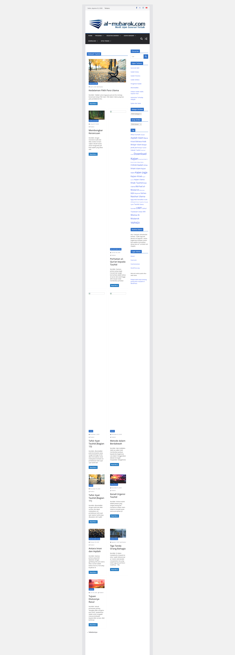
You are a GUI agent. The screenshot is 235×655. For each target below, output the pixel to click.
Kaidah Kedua (135, 72)
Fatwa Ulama (140, 162)
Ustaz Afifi (141, 212)
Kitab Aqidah (114, 484)
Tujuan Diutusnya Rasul (94, 599)
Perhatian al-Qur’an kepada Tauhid (117, 261)
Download (92, 41)
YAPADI (135, 222)
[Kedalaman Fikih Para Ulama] (107, 70)
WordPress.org (135, 268)
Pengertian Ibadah (136, 84)
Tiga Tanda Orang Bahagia (118, 547)
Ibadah (140, 165)
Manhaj (91, 589)
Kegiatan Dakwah (113, 35)
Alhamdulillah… (135, 88)
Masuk (133, 256)
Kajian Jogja (141, 172)
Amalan (143, 135)
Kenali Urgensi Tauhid (117, 495)
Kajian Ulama (139, 179)
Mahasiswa (141, 190)
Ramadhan (140, 199)
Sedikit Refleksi (135, 80)
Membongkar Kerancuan (96, 132)
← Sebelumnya (92, 632)
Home (90, 35)
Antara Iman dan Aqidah (95, 550)
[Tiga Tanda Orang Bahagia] (118, 533)
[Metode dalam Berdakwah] (118, 361)
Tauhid (136, 204)
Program (98, 35)
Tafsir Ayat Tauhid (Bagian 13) (96, 443)
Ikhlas (145, 165)
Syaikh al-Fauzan (144, 202)
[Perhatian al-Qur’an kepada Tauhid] (118, 179)
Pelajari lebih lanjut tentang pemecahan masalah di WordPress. (139, 281)
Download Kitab (93, 120)
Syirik (132, 204)
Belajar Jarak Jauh (116, 249)
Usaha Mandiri (129, 35)
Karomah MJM (135, 68)
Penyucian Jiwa (93, 83)
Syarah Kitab (114, 538)
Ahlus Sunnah (135, 135)
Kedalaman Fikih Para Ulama (104, 90)
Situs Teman (105, 41)
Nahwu (143, 193)
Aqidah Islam (137, 137)
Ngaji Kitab (134, 199)
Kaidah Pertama (135, 76)
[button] (103, 35)
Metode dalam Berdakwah (117, 442)
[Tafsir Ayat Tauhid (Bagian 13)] (97, 361)
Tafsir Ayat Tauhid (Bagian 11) (96, 498)
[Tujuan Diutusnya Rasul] (97, 583)
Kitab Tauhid (137, 182)
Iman (133, 168)
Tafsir (90, 431)
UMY (139, 208)
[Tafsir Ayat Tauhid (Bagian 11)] (97, 479)
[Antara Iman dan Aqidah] (97, 533)
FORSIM (134, 165)
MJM (132, 193)
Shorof (138, 202)
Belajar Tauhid (142, 147)
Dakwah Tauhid (135, 150)
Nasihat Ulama (138, 196)
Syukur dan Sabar (136, 103)
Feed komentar (135, 264)
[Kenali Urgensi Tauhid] (118, 478)
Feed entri (134, 260)
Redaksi (101, 87)
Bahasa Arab (140, 141)
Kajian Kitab (136, 176)
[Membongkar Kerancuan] (97, 115)
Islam (138, 168)
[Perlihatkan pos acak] (146, 39)
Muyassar (137, 193)
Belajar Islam (136, 144)
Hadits (112, 431)
